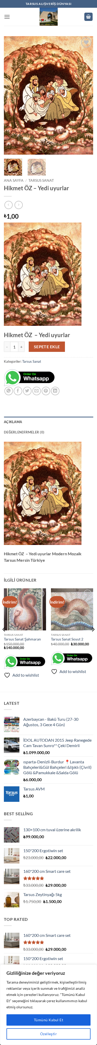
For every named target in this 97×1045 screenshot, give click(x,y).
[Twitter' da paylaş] (27, 391)
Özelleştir (48, 1034)
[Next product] (8, 205)
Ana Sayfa (14, 180)
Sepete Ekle (47, 346)
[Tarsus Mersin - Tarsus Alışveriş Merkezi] (48, 17)
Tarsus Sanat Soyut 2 (67, 639)
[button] (7, 16)
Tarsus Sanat (41, 180)
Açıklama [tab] (13, 422)
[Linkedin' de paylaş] (55, 391)
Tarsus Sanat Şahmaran (22, 639)
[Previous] (12, 95)
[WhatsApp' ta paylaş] (8, 391)
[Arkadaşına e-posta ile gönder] (36, 391)
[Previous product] (18, 205)
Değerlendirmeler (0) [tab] (24, 432)
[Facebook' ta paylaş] (18, 391)
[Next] (84, 95)
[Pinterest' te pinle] (46, 391)
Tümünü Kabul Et (48, 1020)
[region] (48, 1004)
